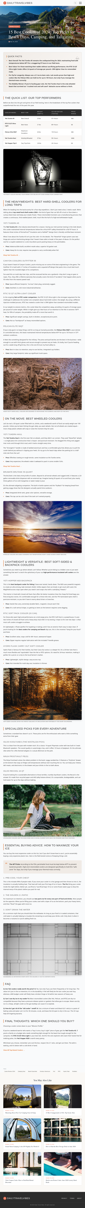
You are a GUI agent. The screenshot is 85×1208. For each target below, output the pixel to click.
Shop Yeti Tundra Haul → (12, 466)
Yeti (54, 1071)
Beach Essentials (32, 1071)
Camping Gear (21, 1071)
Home (11, 22)
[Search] (75, 3)
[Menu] (80, 3)
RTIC (59, 1071)
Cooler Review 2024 (9, 1071)
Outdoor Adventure (45, 1071)
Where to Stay (18, 22)
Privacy (64, 1198)
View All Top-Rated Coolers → (14, 1050)
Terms (72, 1198)
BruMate (74, 1071)
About (79, 1198)
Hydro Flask (66, 1071)
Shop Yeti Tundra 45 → (11, 255)
